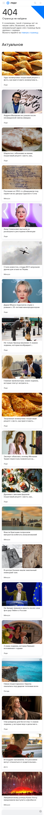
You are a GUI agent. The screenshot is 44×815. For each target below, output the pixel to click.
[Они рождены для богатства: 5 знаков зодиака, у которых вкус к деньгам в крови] (22, 714)
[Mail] (8, 3)
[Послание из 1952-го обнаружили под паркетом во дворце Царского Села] (22, 183)
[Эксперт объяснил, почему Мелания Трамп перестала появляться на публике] (22, 448)
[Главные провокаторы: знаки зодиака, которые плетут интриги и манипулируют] (22, 372)
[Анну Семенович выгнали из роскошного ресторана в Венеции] (22, 221)
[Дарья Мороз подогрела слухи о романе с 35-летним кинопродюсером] (22, 297)
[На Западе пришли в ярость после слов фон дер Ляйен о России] (22, 600)
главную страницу (29, 32)
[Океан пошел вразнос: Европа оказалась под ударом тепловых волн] (22, 676)
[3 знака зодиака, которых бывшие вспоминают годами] (22, 638)
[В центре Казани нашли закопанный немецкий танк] (22, 562)
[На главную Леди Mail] (12, 3)
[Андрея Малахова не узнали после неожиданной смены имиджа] (22, 107)
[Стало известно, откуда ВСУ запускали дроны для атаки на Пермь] (22, 259)
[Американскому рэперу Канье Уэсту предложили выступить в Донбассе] (22, 789)
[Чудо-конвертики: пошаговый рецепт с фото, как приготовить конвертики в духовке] (22, 69)
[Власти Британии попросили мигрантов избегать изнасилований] (22, 524)
